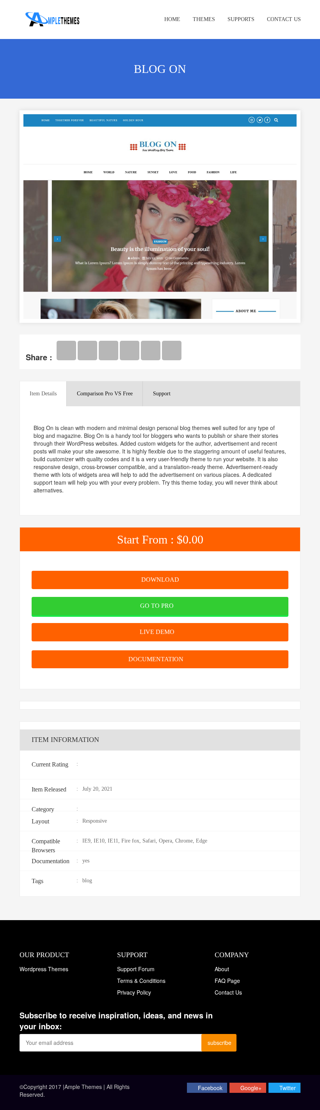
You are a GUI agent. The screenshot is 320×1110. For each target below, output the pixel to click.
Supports (241, 19)
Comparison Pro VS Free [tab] (105, 394)
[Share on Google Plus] (108, 350)
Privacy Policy (134, 992)
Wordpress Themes (44, 969)
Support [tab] (162, 394)
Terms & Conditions (141, 980)
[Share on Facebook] (66, 350)
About (222, 969)
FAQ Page (227, 980)
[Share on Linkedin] (150, 350)
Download (160, 579)
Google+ (250, 1088)
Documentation (156, 659)
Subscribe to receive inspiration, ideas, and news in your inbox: (116, 1021)
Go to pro (157, 605)
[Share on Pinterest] (129, 350)
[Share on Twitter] (87, 350)
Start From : (160, 539)
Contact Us (284, 19)
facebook (210, 1088)
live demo (158, 631)
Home (172, 19)
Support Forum (136, 969)
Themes (204, 19)
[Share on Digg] (171, 350)
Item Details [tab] (43, 394)
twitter (287, 1088)
